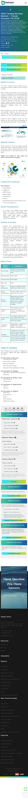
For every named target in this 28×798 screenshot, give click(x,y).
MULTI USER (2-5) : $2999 (10, 447)
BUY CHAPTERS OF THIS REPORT (12, 509)
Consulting (4, 747)
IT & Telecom (4, 688)
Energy (6, 53)
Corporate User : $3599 (10, 450)
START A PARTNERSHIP (10, 595)
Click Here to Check (14, 553)
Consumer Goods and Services (10, 732)
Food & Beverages (6, 682)
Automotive (4, 669)
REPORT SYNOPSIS (7, 74)
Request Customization (14, 537)
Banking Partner (8, 774)
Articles (3, 647)
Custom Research (6, 743)
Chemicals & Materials (7, 673)
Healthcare (4, 666)
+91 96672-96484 (5, 632)
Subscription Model (7, 756)
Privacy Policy (14, 771)
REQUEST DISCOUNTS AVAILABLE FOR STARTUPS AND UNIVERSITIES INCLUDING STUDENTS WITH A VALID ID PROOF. (14, 516)
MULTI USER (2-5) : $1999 (10, 468)
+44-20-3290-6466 (6, 630)
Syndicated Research (7, 740)
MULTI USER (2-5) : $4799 (10, 425)
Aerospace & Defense (7, 676)
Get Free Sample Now (14, 69)
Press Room (4, 644)
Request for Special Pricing (14, 520)
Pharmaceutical (6, 685)
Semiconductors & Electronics (10, 679)
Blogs (2, 650)
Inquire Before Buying (14, 65)
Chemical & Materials (7, 710)
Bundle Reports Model (7, 759)
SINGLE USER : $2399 (9, 444)
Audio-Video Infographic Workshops (12, 753)
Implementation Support (8, 750)
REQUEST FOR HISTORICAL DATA (12, 512)
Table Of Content (8, 78)
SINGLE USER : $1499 (9, 465)
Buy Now (14, 481)
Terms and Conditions (14, 770)
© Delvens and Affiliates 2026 (14, 768)
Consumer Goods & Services (9, 695)
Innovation (5, 656)
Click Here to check (14, 495)
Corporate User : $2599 (10, 471)
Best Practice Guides (7, 762)
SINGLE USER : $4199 (9, 422)
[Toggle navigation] (25, 3)
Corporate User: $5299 (10, 428)
